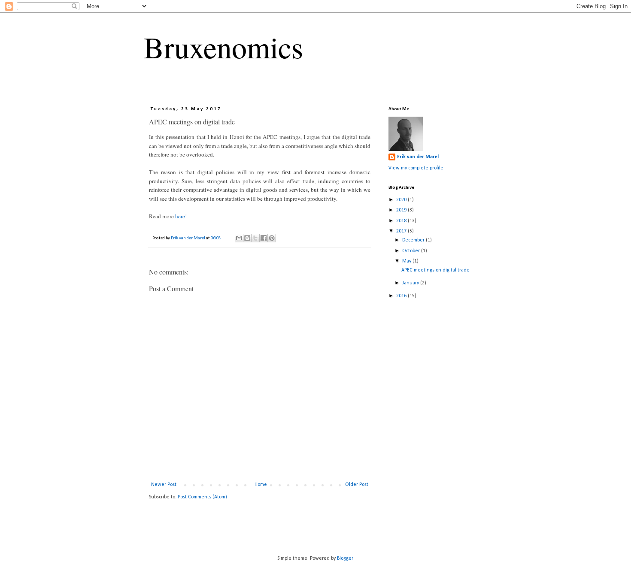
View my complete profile (415, 168)
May (407, 261)
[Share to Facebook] (263, 238)
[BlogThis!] (247, 238)
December (414, 240)
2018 (402, 220)
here (180, 216)
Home (261, 484)
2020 (402, 199)
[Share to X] (255, 238)
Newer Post (163, 484)
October (411, 250)
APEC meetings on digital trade (435, 270)
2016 (402, 296)
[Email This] (239, 238)
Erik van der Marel (418, 157)
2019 (402, 210)
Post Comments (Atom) (202, 497)
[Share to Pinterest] (271, 238)
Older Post (356, 484)
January (411, 283)
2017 (402, 231)
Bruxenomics (223, 47)
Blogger (345, 558)
